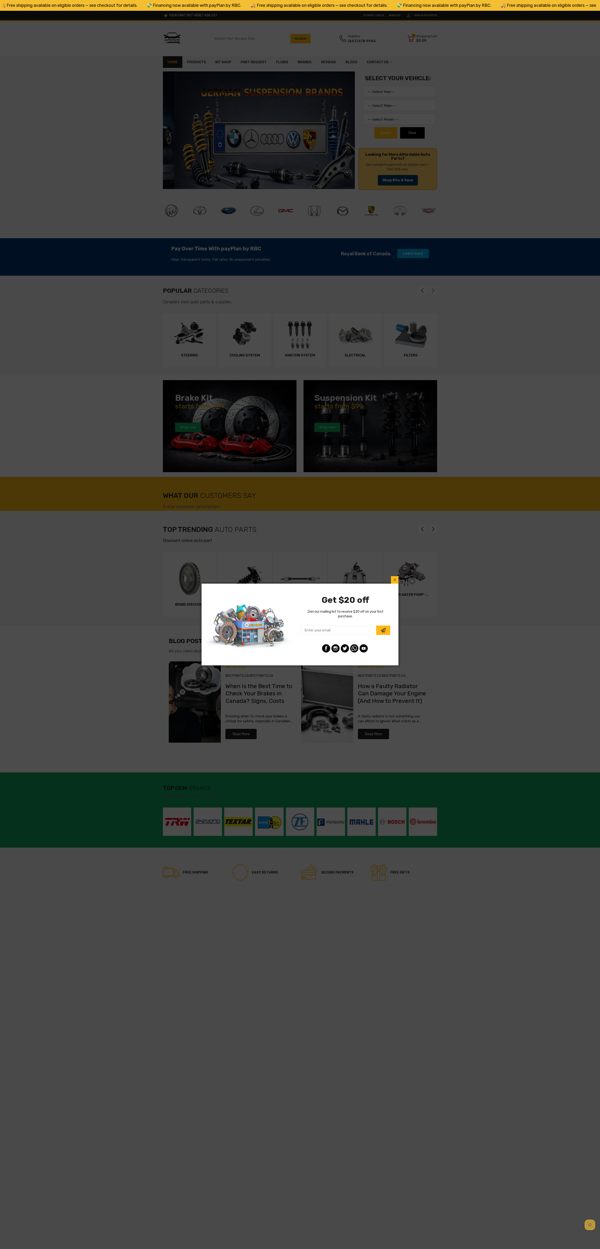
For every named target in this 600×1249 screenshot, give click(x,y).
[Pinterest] (354, 648)
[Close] (394, 580)
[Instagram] (335, 648)
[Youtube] (364, 648)
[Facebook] (326, 648)
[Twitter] (345, 648)
